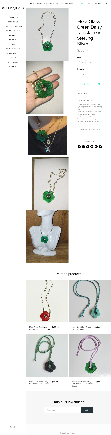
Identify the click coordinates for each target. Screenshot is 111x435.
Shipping (13, 40)
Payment (13, 35)
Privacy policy (13, 49)
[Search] (107, 4)
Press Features (13, 31)
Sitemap (13, 66)
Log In (13, 58)
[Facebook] (15, 427)
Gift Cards (13, 62)
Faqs (13, 44)
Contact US (13, 22)
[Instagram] (11, 427)
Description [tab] (82, 93)
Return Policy (13, 53)
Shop (13, 17)
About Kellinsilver (13, 26)
